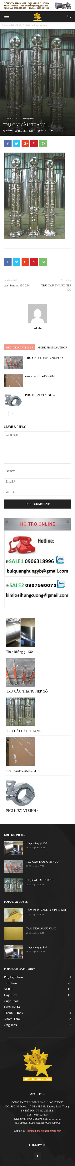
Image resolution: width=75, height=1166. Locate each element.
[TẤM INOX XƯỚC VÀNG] (13, 933)
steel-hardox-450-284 (17, 285)
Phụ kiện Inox (40, 25)
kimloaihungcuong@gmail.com (44, 1130)
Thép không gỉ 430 (19, 652)
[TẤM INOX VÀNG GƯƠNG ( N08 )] (13, 915)
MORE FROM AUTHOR (52, 347)
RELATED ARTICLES (19, 347)
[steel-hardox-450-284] (13, 380)
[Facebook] (37, 1156)
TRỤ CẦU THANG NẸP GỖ (56, 287)
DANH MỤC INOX (21, 25)
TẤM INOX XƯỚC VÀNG (41, 928)
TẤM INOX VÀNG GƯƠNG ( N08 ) (47, 910)
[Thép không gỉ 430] (13, 848)
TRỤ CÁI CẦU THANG (23, 731)
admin (9, 130)
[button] (69, 16)
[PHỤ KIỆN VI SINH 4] (13, 399)
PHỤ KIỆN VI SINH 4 (40, 395)
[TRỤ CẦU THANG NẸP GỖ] (13, 362)
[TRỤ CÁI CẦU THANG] (13, 885)
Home (5, 25)
